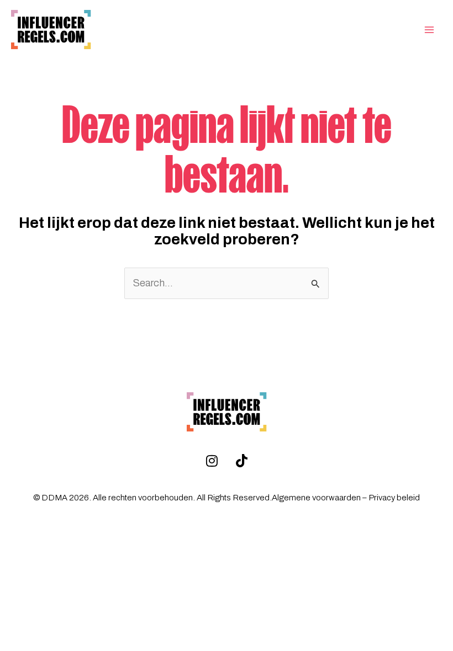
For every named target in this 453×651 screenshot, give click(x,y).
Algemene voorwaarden (316, 497)
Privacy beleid (394, 497)
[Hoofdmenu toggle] (429, 29)
